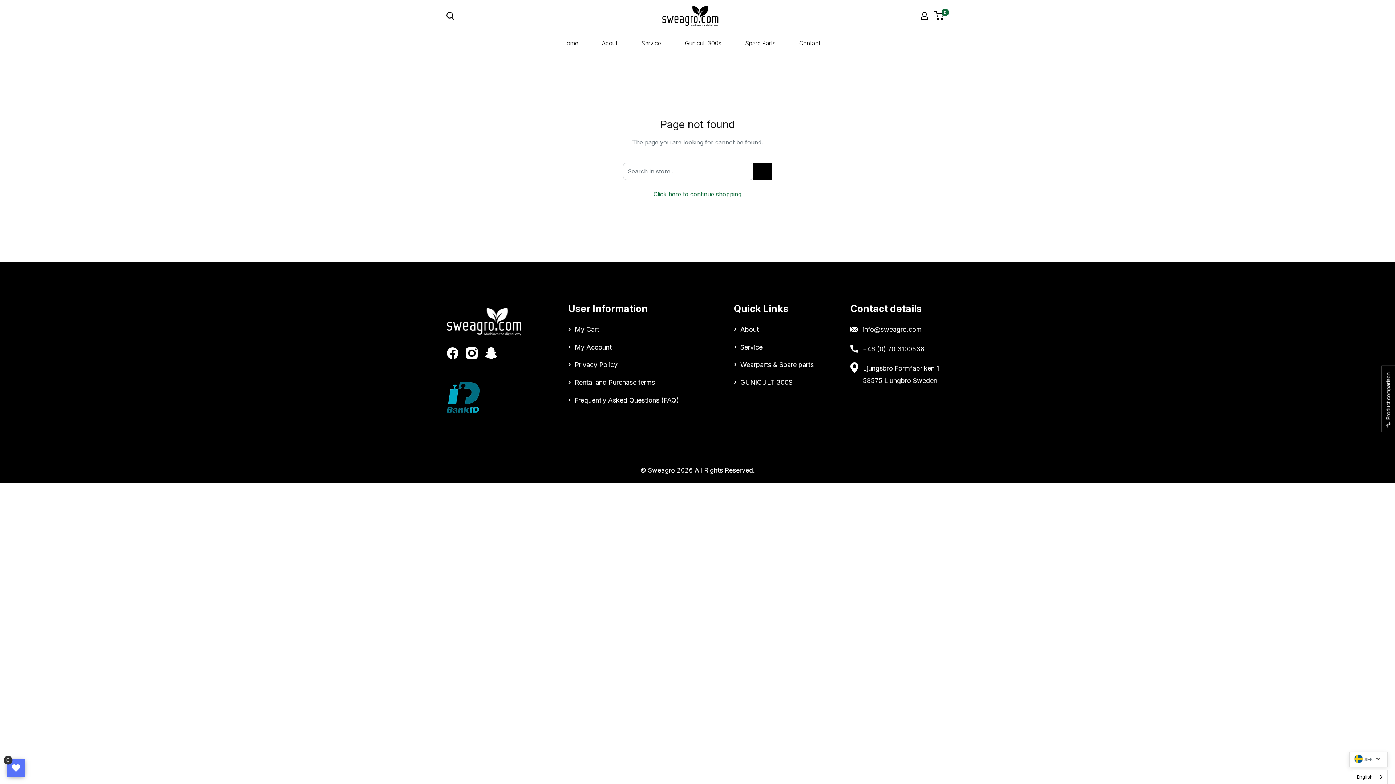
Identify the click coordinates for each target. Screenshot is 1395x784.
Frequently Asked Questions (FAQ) (627, 400)
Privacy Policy (596, 364)
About (610, 43)
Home (570, 43)
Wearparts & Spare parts (777, 364)
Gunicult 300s (703, 43)
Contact (809, 43)
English (1365, 777)
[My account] (924, 16)
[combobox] (1370, 777)
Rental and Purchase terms (615, 382)
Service (651, 43)
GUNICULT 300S (766, 382)
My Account (593, 347)
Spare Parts (760, 43)
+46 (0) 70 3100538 (894, 349)
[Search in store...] (762, 171)
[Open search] (517, 16)
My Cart (587, 329)
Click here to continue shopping (697, 194)
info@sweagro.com (892, 329)
